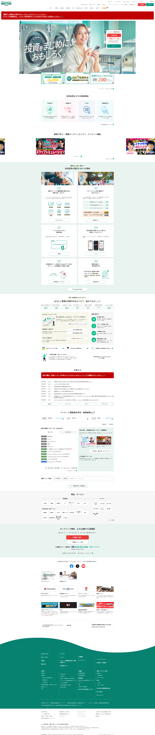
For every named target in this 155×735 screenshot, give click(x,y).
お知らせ (50, 403)
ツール (109, 4)
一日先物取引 (99, 675)
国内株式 (58, 478)
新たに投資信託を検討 (77, 329)
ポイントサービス (102, 509)
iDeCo (91, 8)
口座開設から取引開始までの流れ (102, 348)
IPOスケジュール (71, 470)
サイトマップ (100, 695)
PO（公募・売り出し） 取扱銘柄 (68, 468)
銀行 (97, 8)
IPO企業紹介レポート (84, 456)
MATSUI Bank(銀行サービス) (85, 689)
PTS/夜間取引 (78, 512)
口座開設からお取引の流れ (68, 553)
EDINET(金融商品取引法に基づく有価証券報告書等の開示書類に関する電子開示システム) (60, 705)
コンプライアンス (81, 713)
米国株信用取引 (81, 675)
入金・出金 (102, 503)
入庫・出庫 (109, 503)
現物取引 (45, 512)
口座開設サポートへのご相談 (96, 202)
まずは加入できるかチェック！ (77, 338)
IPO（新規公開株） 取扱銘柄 (51, 468)
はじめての (46, 308)
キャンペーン (116, 4)
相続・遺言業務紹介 (95, 514)
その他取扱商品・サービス (106, 124)
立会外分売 (68, 432)
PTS (42, 689)
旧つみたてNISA (101, 684)
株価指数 (104, 424)
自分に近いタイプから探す (52, 348)
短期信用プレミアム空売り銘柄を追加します (63, 391)
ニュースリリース (101, 659)
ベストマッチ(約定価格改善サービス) (68, 680)
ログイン (150, 4)
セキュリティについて (82, 711)
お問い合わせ (110, 1)
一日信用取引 (44, 682)
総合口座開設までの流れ (65, 684)
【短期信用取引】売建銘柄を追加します (62, 386)
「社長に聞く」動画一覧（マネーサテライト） (101, 451)
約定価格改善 (51, 517)
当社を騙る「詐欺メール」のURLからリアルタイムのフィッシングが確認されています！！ (73, 375)
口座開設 (142, 4)
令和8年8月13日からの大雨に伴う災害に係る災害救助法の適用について (69, 393)
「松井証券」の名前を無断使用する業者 (103, 711)
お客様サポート (132, 4)
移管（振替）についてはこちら (84, 553)
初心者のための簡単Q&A (76, 348)
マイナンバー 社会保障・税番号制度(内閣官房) (98, 702)
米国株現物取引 (81, 673)
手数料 (98, 4)
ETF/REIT (45, 517)
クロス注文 (65, 517)
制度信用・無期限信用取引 (47, 677)
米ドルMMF (99, 691)
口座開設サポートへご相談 (114, 38)
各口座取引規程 (44, 711)
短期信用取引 (44, 680)
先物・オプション (71, 503)
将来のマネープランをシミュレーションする (78, 324)
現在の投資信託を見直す (78, 333)
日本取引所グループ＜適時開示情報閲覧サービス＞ (52, 702)
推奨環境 (97, 716)
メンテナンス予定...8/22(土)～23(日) (61, 384)
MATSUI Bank (95, 504)
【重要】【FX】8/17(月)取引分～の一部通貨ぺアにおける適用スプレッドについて (72, 388)
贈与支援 (108, 508)
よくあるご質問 (117, 1)
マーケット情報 (123, 4)
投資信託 (67, 8)
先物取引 (99, 673)
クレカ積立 (104, 8)
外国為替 (111, 424)
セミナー (87, 403)
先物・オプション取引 (102, 671)
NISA (86, 8)
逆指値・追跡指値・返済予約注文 (58, 518)
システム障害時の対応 (45, 713)
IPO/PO (58, 512)
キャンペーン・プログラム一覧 (105, 88)
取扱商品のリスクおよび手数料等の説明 (103, 713)
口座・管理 (96, 508)
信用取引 (51, 512)
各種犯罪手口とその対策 (64, 711)
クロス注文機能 (63, 682)
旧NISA (99, 682)
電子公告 (69, 625)
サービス (104, 4)
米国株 (62, 8)
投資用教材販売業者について (64, 713)
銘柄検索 (151, 1)
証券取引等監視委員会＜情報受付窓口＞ (75, 702)
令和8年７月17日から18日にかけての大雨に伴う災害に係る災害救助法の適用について (72, 381)
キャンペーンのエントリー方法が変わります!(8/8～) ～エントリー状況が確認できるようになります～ (76, 399)
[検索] (148, 2)
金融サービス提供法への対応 (46, 716)
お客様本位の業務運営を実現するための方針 (101, 624)
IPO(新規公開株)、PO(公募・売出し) (49, 684)
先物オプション (79, 8)
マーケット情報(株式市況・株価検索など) (77, 485)
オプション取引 (100, 677)
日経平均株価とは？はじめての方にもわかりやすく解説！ (102, 357)
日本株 (56, 8)
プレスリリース (104, 403)
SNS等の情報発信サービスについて (48, 718)
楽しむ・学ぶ (92, 4)
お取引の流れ (63, 687)
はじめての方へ (84, 4)
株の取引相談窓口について (96, 205)
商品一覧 (50, 8)
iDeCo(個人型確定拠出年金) (103, 688)
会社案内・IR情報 (126, 1)
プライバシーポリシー (82, 716)
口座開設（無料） (77, 537)
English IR (134, 1)
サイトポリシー (62, 716)
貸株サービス (65, 512)
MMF (85, 512)
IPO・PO (50, 432)
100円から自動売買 (82, 686)
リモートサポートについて (96, 208)
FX (73, 8)
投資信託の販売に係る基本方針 (98, 626)
